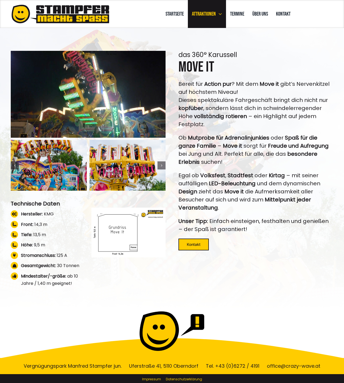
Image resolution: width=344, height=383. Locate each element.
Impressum (151, 379)
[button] (15, 165)
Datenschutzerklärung (184, 379)
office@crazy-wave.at (293, 366)
